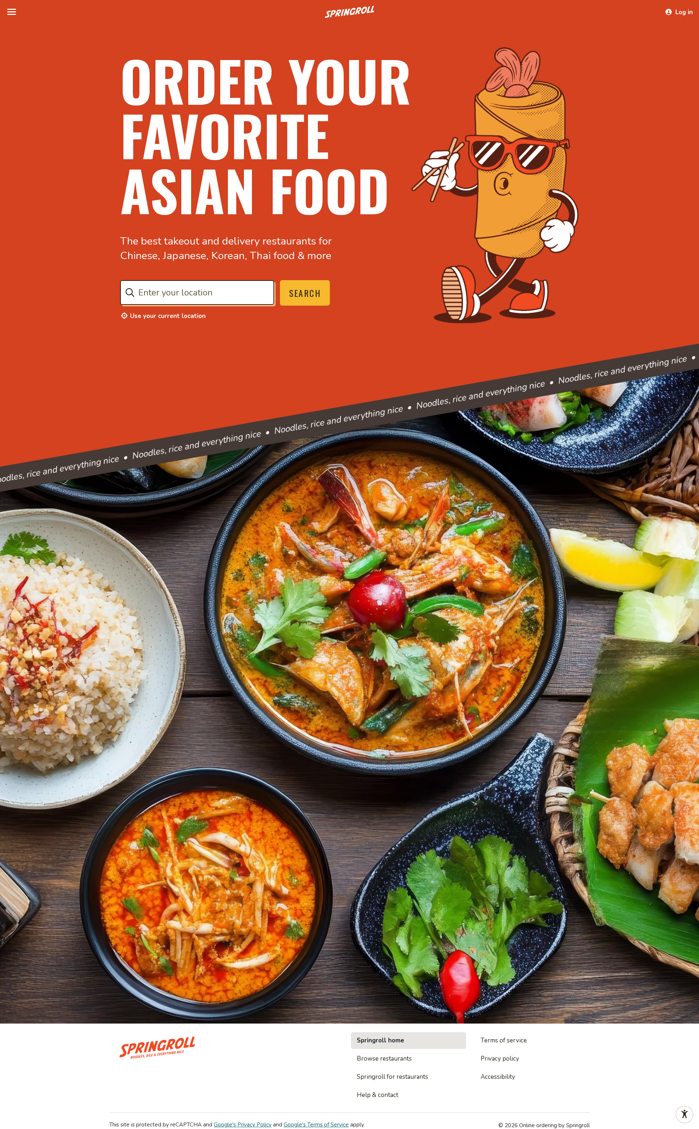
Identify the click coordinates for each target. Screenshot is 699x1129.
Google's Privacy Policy (243, 1124)
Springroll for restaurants (392, 1077)
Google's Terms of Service (316, 1124)
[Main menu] (11, 12)
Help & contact (377, 1095)
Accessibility (498, 1077)
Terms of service (504, 1040)
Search (305, 292)
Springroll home (380, 1040)
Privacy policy (500, 1058)
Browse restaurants (384, 1058)
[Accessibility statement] (684, 1114)
